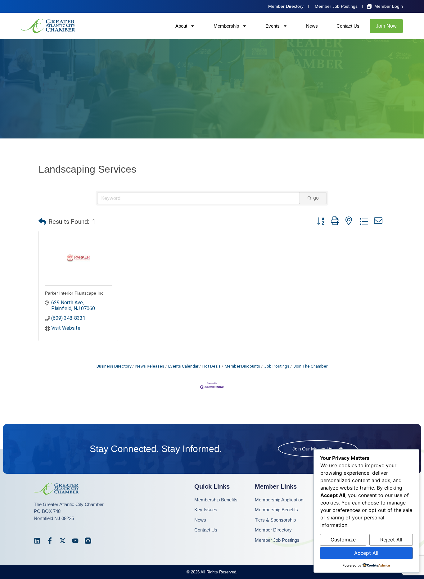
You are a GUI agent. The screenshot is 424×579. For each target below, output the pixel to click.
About (181, 26)
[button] (42, 221)
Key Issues (205, 509)
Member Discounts (242, 366)
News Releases (149, 366)
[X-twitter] (62, 540)
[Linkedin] (37, 540)
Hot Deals (211, 366)
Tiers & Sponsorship (275, 519)
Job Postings (276, 366)
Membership (226, 26)
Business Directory (114, 366)
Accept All (366, 553)
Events (272, 26)
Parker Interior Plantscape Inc (74, 293)
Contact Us (347, 26)
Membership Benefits (215, 499)
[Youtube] (75, 540)
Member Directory (273, 529)
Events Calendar (183, 366)
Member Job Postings (277, 540)
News (312, 26)
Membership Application (279, 499)
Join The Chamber (310, 366)
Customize (343, 539)
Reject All (391, 539)
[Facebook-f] (50, 540)
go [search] (316, 198)
